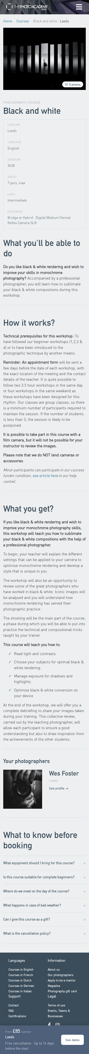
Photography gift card (62, 991)
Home (7, 21)
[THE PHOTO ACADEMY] (27, 7)
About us (54, 969)
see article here (45, 475)
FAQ (11, 1010)
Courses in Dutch (20, 980)
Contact (13, 1005)
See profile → (58, 788)
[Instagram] (57, 1025)
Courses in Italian (20, 991)
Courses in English (20, 969)
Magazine (54, 985)
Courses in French (20, 975)
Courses (22, 21)
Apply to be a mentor (62, 980)
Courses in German (21, 985)
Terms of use (56, 1005)
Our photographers (60, 975)
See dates (72, 1040)
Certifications (17, 1016)
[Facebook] (49, 1025)
